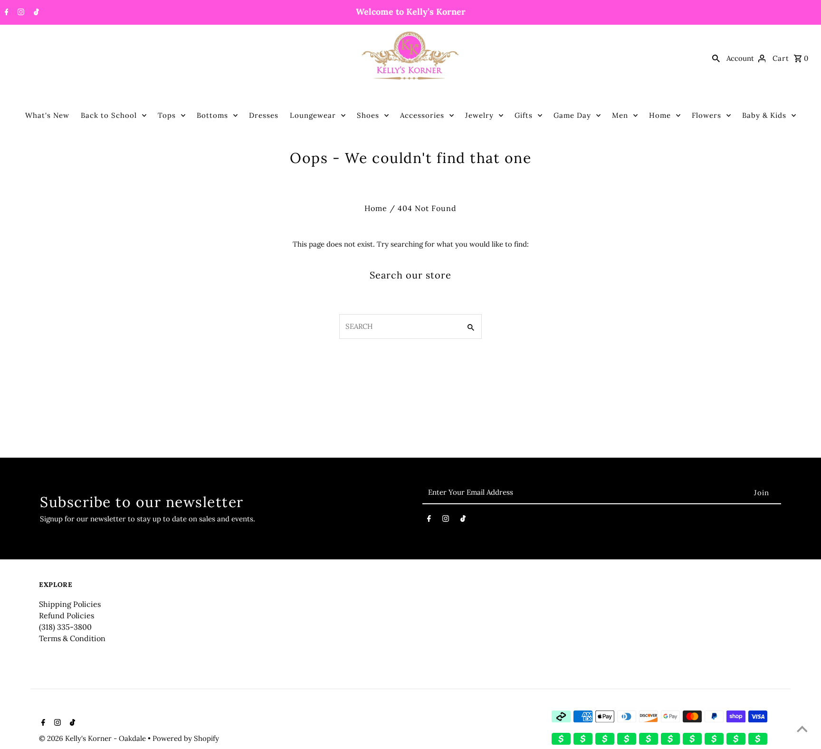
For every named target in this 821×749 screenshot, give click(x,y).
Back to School (109, 115)
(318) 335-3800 (65, 627)
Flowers (706, 115)
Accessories (422, 115)
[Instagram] (19, 12)
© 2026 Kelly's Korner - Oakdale (93, 738)
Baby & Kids (764, 115)
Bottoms (212, 115)
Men (620, 115)
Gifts (524, 115)
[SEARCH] (716, 58)
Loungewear (313, 115)
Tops (167, 115)
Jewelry (479, 115)
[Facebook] (5, 12)
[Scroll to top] (801, 729)
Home (660, 115)
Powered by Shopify (186, 738)
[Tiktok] (35, 12)
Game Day (572, 115)
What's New (47, 115)
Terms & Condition (72, 638)
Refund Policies (66, 615)
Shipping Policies (70, 604)
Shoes (368, 115)
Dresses (263, 115)
